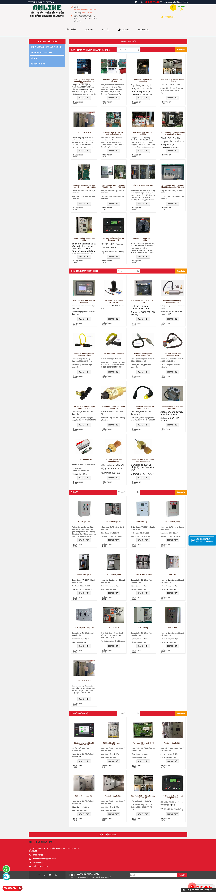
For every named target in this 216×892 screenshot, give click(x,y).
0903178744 (152, 2)
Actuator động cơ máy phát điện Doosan (172, 407)
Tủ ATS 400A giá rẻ (113, 522)
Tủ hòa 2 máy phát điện (113, 796)
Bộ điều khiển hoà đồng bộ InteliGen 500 (84, 744)
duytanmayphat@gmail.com (176, 2)
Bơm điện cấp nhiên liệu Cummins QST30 (172, 301)
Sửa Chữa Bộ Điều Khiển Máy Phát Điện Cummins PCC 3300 (113, 186)
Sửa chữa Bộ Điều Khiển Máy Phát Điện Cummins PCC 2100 (172, 186)
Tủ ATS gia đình (84, 522)
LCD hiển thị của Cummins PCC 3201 (143, 301)
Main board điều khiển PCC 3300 (143, 744)
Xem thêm (181, 50)
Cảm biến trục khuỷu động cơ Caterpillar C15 (84, 407)
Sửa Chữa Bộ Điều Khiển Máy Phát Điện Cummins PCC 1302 (84, 186)
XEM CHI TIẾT (84, 98)
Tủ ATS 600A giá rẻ (84, 575)
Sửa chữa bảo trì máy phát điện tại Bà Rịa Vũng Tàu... (172, 133)
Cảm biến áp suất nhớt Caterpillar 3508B (172, 354)
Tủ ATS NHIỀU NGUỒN (143, 575)
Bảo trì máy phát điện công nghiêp (143, 133)
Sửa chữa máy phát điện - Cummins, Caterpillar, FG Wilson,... (84, 81)
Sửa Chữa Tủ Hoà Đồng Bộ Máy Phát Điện (172, 80)
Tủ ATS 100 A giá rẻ (172, 522)
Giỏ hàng (181, 6)
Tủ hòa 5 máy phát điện (84, 796)
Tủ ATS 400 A (173, 575)
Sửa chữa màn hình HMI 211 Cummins (84, 301)
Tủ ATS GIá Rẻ (113, 628)
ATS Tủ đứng (143, 628)
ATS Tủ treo (172, 628)
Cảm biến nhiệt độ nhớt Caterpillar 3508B (143, 354)
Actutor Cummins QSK (84, 459)
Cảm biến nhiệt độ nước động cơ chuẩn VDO (113, 407)
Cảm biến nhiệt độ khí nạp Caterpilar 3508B (84, 354)
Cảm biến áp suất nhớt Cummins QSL (113, 460)
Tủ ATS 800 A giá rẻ (113, 575)
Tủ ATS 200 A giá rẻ (143, 522)
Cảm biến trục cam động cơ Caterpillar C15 (143, 407)
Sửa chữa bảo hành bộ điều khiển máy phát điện (113, 133)
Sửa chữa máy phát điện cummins (143, 80)
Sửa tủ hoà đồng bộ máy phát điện (84, 239)
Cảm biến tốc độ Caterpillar (113, 353)
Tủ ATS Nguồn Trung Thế (84, 628)
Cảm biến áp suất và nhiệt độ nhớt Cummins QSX (143, 460)
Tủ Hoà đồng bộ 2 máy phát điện (113, 744)
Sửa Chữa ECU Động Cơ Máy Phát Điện (113, 80)
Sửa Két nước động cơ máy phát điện (143, 239)
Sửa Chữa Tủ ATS (84, 132)
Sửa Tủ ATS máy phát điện (143, 185)
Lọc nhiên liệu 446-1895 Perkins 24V (113, 301)
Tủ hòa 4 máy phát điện (173, 743)
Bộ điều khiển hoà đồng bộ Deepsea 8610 (113, 239)
